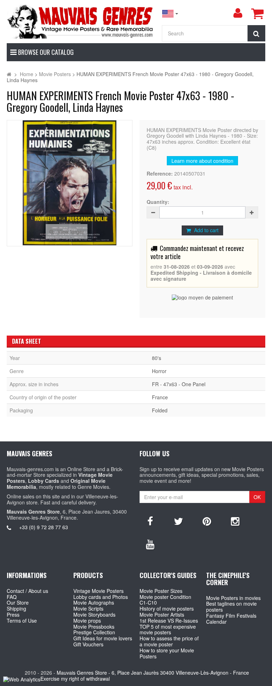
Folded (160, 410)
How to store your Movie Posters (167, 653)
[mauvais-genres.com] (80, 21)
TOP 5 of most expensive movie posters (168, 629)
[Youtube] (150, 543)
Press (13, 614)
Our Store (18, 602)
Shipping (16, 608)
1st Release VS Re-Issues (169, 620)
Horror (159, 371)
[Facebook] (150, 520)
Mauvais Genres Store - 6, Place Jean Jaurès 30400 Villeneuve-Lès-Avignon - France (153, 672)
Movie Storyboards (94, 614)
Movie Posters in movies (233, 597)
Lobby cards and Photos (100, 596)
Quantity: (158, 202)
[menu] (237, 13)
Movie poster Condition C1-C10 (165, 599)
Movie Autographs (93, 602)
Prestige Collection (94, 632)
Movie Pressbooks (93, 626)
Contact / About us (27, 590)
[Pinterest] (206, 520)
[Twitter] (178, 520)
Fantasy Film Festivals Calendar (231, 618)
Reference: (160, 174)
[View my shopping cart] (257, 13)
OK (257, 497)
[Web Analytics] (21, 679)
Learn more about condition (202, 160)
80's (156, 357)
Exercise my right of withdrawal (75, 678)
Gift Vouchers (88, 644)
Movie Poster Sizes (161, 590)
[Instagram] (235, 520)
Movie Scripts (88, 608)
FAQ (12, 596)
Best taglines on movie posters (231, 606)
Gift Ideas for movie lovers (102, 638)
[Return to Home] (9, 74)
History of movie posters (167, 608)
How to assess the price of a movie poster (169, 641)
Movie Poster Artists (162, 614)
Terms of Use (22, 620)
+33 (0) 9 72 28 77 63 (43, 527)
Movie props (87, 620)
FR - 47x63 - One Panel (178, 384)
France (160, 397)
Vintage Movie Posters (98, 590)
